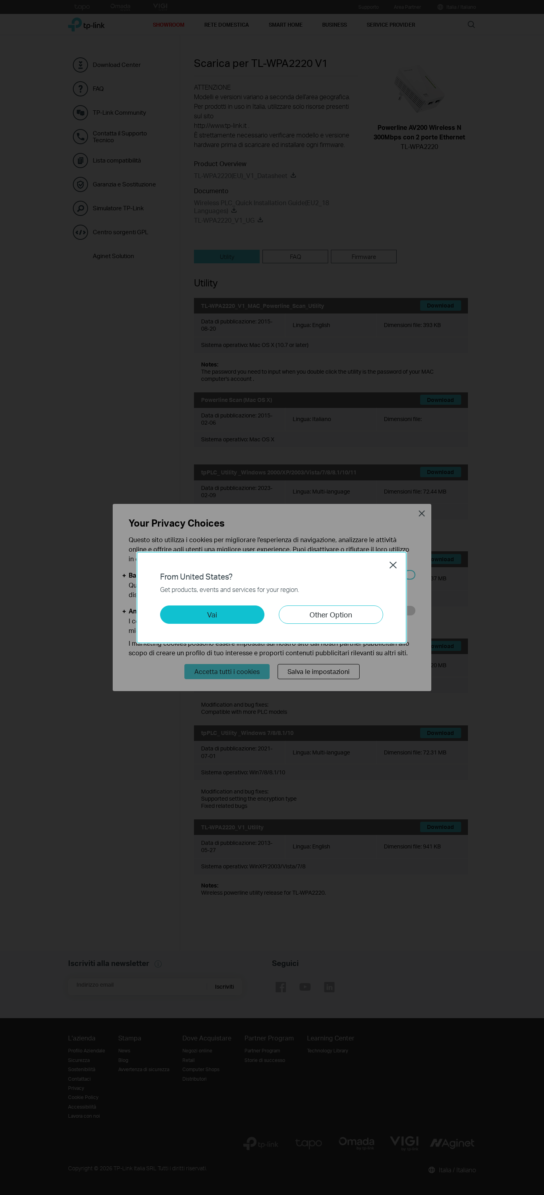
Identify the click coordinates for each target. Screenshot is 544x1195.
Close (393, 565)
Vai (212, 614)
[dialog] (272, 597)
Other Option (330, 614)
